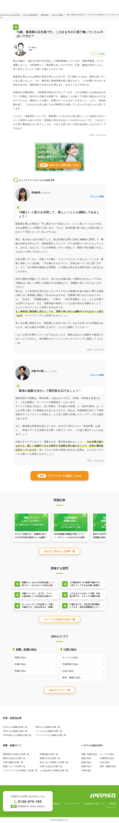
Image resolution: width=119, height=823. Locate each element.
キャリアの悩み (57, 15)
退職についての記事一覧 (14, 766)
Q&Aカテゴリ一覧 (59, 690)
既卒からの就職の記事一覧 (48, 727)
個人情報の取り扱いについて (95, 804)
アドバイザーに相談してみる (60, 475)
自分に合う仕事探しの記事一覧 (54, 762)
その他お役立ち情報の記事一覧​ (54, 770)
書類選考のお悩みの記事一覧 (16, 754)
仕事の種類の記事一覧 (13, 762)
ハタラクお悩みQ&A (30, 15)
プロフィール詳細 (97, 196)
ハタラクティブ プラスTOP (10, 15)
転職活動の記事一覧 (49, 754)
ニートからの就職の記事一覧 (49, 731)
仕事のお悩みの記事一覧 (51, 766)
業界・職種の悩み (71, 677)
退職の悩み (20, 670)
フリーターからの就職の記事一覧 (51, 735)
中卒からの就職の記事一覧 (15, 727)
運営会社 (56, 804)
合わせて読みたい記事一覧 (59, 551)
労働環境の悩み (70, 664)
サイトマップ (111, 807)
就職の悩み (20, 657)
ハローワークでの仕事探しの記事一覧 (20, 770)
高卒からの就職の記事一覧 (15, 731)
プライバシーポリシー (72, 804)
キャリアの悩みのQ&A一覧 (59, 619)
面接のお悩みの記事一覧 (14, 758)
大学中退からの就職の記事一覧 (17, 735)
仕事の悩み (45, 15)
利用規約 (112, 804)
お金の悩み (68, 670)
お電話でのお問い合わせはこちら (27, 801)
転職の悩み (20, 664)
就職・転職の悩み (26, 649)
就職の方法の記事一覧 (50, 758)
